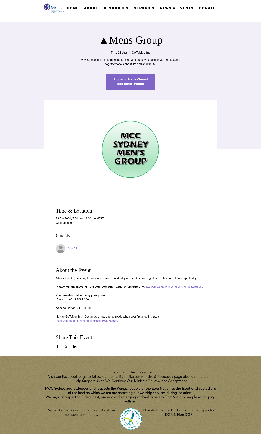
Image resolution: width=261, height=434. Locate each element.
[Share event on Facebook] (57, 346)
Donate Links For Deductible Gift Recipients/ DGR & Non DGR (178, 412)
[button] (91, 8)
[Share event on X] (66, 346)
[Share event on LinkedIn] (75, 346)
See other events (130, 83)
